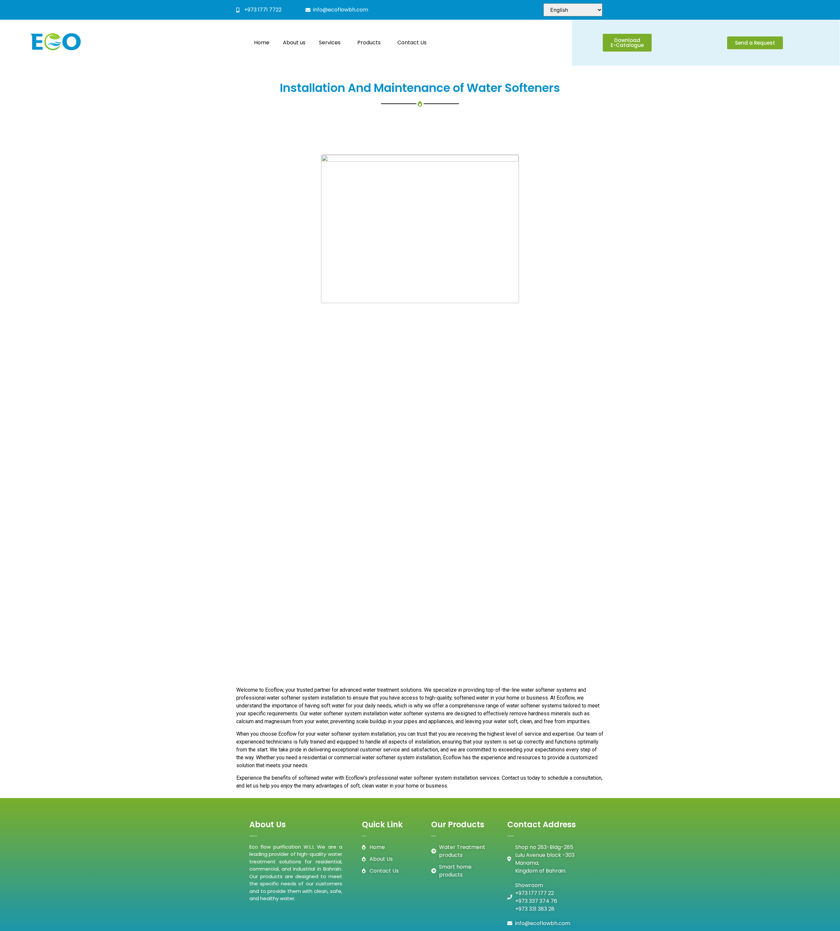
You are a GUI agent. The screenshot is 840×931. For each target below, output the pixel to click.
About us (291, 42)
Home (258, 42)
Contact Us (415, 42)
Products (369, 42)
